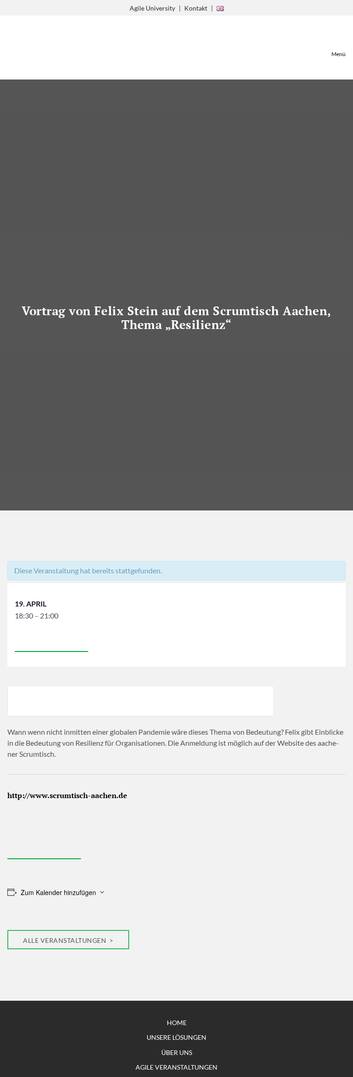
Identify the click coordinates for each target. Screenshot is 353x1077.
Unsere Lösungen (176, 1037)
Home (177, 1022)
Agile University (152, 8)
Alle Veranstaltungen (65, 940)
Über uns (176, 1052)
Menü (338, 54)
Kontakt (195, 8)
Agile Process (30, 47)
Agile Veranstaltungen (176, 1067)
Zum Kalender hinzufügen (58, 892)
